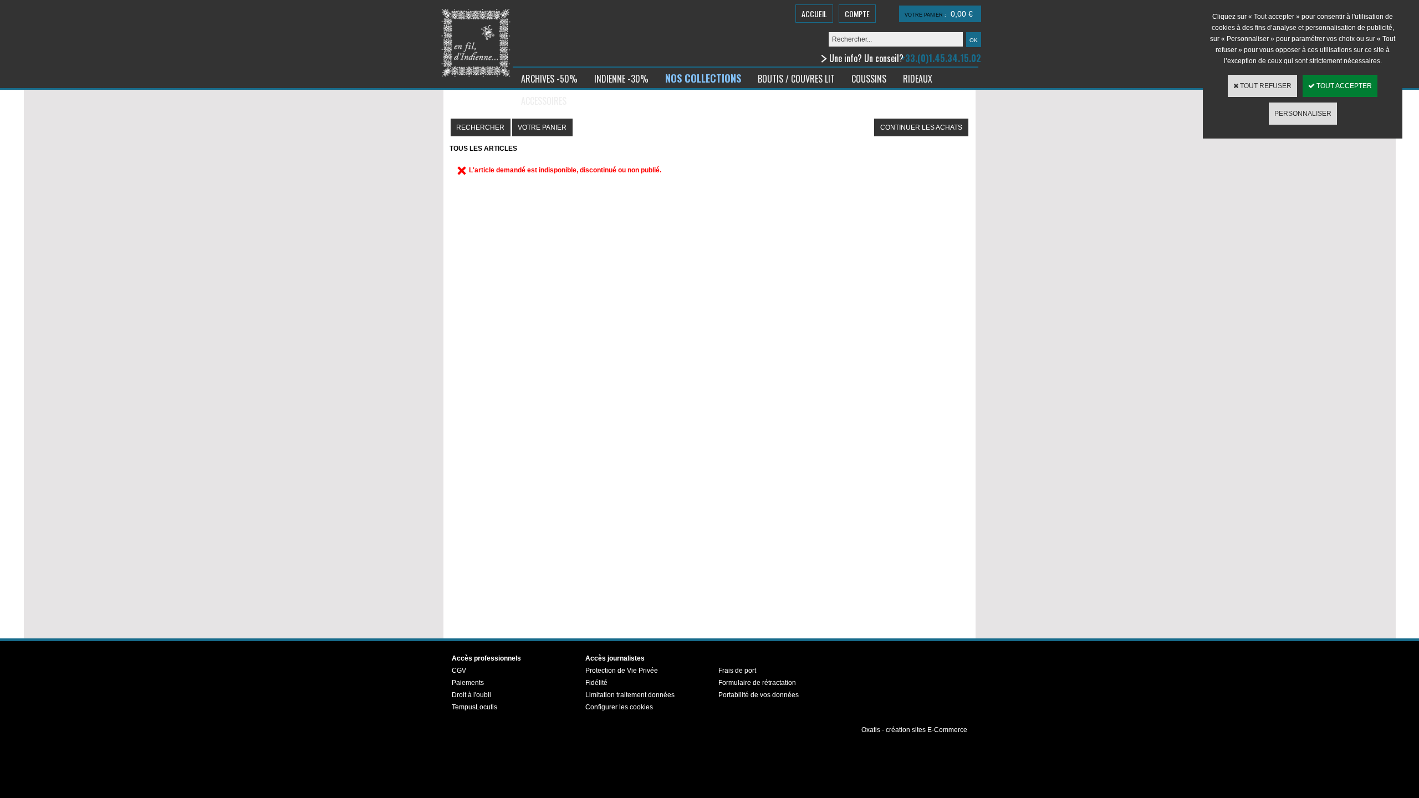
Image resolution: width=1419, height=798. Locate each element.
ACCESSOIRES (543, 101)
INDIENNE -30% (621, 78)
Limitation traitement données (630, 695)
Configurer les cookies (619, 707)
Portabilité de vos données (758, 695)
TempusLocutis (474, 707)
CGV (459, 670)
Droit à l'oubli (471, 695)
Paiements (468, 683)
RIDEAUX (917, 78)
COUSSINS (868, 78)
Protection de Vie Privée (621, 670)
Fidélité (596, 683)
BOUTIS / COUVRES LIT (796, 78)
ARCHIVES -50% (549, 78)
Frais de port (737, 670)
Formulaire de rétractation (757, 683)
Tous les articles (483, 148)
